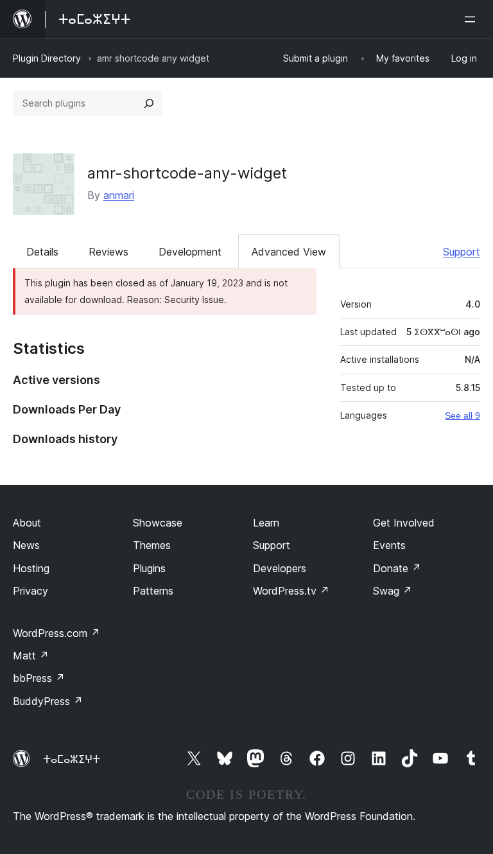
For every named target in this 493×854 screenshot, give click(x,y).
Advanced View (289, 251)
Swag (392, 590)
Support (461, 251)
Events (389, 545)
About (27, 522)
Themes (152, 545)
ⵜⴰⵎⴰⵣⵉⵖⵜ (71, 759)
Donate (397, 568)
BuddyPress (48, 701)
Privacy (30, 590)
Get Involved (404, 522)
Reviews (108, 251)
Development (190, 251)
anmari (118, 195)
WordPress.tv (291, 590)
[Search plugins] (149, 103)
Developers (279, 568)
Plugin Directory (47, 58)
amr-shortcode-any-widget (187, 173)
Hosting (31, 568)
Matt (31, 655)
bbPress (39, 678)
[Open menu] (472, 19)
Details (42, 251)
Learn (266, 522)
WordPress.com (56, 633)
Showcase (157, 522)
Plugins (149, 568)
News (26, 545)
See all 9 (462, 415)
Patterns (153, 590)
